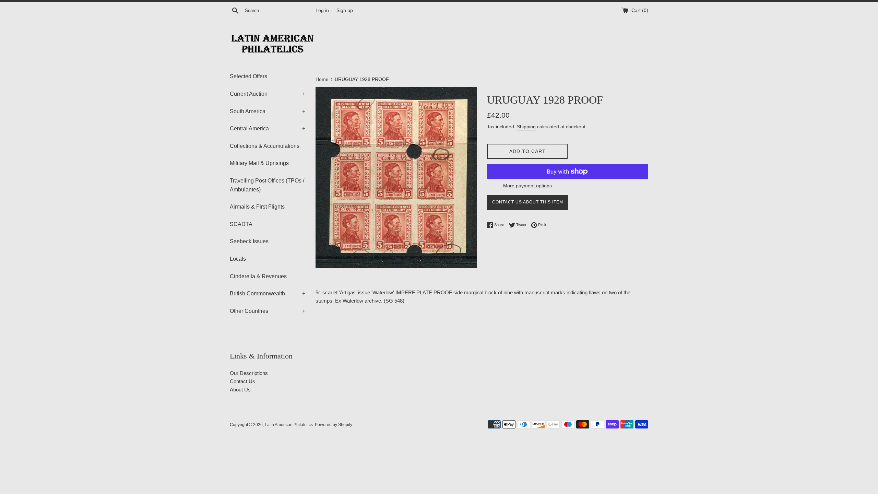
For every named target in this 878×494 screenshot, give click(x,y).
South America (267, 111)
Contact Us (242, 381)
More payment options (527, 185)
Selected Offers (248, 76)
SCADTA (241, 224)
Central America (267, 128)
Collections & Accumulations (264, 146)
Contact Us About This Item (527, 202)
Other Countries (267, 311)
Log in (322, 10)
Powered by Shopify (333, 424)
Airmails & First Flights (257, 207)
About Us (240, 389)
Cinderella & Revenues (258, 276)
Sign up (344, 10)
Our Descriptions (249, 373)
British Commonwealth (267, 293)
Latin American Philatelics (289, 424)
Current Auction (267, 94)
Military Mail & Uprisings (259, 163)
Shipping (526, 126)
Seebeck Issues (249, 241)
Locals (238, 259)
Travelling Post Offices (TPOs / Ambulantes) (267, 185)
